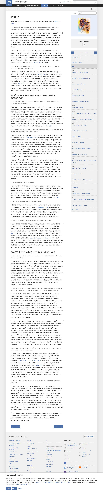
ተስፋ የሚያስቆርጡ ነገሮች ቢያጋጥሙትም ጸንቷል (84, 112)
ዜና (46, 440)
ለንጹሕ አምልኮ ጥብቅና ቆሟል (79, 124)
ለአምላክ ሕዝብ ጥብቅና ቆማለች (79, 153)
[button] (31, 5)
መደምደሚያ (75, 209)
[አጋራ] (91, 9)
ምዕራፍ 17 (39, 365)
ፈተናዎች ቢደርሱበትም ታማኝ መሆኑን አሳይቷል (84, 198)
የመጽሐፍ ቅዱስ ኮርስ (13, 451)
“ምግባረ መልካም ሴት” (78, 94)
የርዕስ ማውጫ (84, 53)
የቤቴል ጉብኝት (49, 456)
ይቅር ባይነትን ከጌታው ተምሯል (79, 204)
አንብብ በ (75, 13)
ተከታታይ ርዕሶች (30, 453)
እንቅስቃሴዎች (48, 466)
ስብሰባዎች (48, 459)
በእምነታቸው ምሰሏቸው (23, 8)
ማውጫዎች (29, 463)
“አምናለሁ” (75, 186)
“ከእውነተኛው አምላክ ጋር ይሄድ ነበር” (81, 77)
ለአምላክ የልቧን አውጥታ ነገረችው (80, 100)
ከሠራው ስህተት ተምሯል (78, 141)
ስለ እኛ (47, 444)
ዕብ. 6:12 (21, 83)
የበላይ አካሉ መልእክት (77, 62)
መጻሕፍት (14, 8)
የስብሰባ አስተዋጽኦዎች (31, 458)
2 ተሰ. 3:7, (35, 360)
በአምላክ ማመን (12, 466)
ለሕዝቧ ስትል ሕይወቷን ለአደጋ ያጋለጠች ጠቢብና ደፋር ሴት (84, 160)
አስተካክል (20, 488)
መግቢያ (73, 66)
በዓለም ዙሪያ (48, 471)
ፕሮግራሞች (29, 460)
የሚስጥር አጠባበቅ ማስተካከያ (23, 484)
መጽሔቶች (29, 455)
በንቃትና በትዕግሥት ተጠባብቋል (80, 130)
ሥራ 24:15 (41, 74)
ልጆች (10, 463)
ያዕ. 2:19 (49, 126)
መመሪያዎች (29, 465)
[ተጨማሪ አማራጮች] (95, 9)
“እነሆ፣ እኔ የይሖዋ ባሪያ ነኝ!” (79, 167)
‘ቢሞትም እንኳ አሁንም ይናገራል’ (80, 71)
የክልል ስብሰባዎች (49, 464)
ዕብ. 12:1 (33, 238)
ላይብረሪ (8, 8)
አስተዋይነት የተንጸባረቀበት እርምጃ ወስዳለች (83, 118)
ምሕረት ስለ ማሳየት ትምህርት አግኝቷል (81, 147)
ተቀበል (8, 488)
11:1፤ (29, 360)
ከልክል (14, 488)
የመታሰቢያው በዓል (50, 461)
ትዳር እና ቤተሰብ (12, 459)
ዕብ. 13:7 (14, 233)
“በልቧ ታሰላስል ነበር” (77, 173)
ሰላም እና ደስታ (12, 456)
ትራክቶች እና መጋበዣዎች (32, 451)
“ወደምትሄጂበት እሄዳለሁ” (78, 89)
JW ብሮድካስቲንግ (31, 467)
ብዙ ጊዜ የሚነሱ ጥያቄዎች (51, 448)
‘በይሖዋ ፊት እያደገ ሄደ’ (78, 106)
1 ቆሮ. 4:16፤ (22, 360)
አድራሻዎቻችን (49, 454)
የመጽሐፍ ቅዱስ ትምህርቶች (14, 440)
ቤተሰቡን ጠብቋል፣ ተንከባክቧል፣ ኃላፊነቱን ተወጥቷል (82, 179)
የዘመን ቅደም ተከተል (77, 57)
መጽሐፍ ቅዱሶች (30, 443)
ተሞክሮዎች (48, 469)
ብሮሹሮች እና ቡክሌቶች (32, 448)
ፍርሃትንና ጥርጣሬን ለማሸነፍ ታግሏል (81, 192)
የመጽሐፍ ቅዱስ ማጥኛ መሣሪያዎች (16, 454)
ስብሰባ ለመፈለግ (83, 444)
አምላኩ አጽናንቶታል (77, 135)
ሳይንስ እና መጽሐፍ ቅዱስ (14, 468)
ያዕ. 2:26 (56, 197)
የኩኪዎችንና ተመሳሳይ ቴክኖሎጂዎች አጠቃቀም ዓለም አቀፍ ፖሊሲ (53, 482)
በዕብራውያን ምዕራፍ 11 (44, 238)
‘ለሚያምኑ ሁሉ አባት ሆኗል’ (79, 83)
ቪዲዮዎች (29, 470)
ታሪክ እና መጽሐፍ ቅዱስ (14, 471)
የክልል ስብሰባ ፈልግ (69, 448)
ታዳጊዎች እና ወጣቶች (13, 461)
